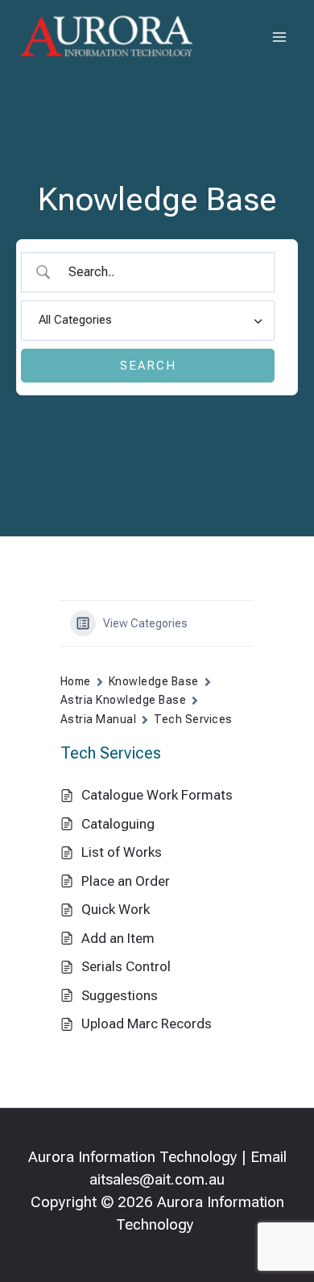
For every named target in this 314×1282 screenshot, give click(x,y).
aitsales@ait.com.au (157, 1180)
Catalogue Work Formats (157, 795)
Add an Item (118, 938)
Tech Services (193, 719)
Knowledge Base (154, 681)
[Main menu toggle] (280, 37)
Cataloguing (118, 824)
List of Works (121, 852)
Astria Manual (98, 719)
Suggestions (119, 995)
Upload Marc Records (146, 1023)
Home (75, 681)
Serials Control (126, 966)
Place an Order (125, 881)
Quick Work (115, 909)
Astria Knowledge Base (123, 699)
